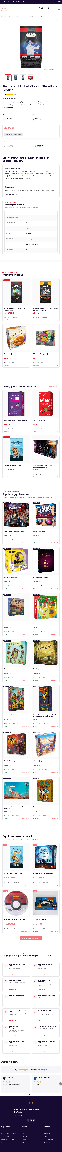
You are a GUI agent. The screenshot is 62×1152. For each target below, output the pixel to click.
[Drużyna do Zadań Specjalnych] (45, 856)
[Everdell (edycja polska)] (45, 652)
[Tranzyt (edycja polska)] (45, 903)
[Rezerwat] (16, 652)
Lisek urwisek (37, 623)
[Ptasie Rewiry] (16, 606)
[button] (1, 1083)
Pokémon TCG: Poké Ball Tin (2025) (15, 919)
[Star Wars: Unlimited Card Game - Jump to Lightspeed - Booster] (45, 292)
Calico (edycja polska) (10, 354)
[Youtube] (34, 1120)
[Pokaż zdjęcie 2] (15, 77)
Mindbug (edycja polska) (40, 354)
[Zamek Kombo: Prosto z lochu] (16, 449)
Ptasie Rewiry (8, 623)
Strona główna (4, 16)
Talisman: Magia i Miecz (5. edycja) (14, 531)
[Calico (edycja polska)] (16, 337)
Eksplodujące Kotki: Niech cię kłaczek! (15, 420)
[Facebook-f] (28, 1120)
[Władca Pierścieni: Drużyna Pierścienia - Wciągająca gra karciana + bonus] (45, 698)
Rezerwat (6, 669)
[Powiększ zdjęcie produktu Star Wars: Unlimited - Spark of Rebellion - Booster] (31, 47)
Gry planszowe (12, 16)
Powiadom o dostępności (13, 134)
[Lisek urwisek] (45, 606)
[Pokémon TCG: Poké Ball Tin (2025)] (16, 903)
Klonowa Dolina (8, 715)
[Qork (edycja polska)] (45, 403)
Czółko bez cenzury (39, 531)
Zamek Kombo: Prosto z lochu (13, 465)
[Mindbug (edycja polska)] (45, 337)
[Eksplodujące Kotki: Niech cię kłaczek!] (16, 403)
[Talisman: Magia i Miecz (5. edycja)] (16, 514)
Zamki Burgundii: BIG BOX (41, 577)
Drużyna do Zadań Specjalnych (43, 873)
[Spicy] (45, 790)
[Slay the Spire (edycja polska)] (16, 744)
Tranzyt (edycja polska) (41, 919)
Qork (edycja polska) (39, 420)
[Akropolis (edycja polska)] (45, 744)
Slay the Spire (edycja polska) (12, 761)
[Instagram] (31, 1120)
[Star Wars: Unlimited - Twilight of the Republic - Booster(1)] (16, 292)
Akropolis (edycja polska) (40, 761)
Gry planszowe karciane (23, 16)
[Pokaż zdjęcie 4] (30, 77)
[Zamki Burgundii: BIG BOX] (45, 560)
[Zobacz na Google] (4, 1078)
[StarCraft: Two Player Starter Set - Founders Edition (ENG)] (45, 449)
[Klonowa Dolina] (16, 698)
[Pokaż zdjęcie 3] (23, 77)
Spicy (35, 807)
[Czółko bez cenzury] (45, 514)
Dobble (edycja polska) (11, 577)
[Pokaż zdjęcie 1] (8, 77)
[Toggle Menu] (59, 8)
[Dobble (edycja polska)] (16, 560)
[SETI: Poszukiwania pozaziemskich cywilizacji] (16, 790)
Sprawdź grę (6, 431)
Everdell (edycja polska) (40, 669)
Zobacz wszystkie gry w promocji (29, 938)
